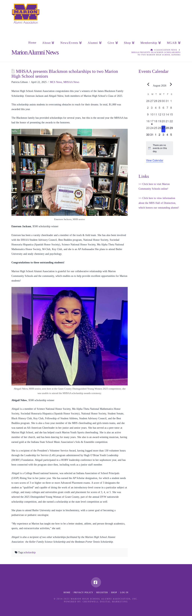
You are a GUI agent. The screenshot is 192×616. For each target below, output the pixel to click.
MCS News (56, 82)
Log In (124, 592)
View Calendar (154, 160)
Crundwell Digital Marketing (105, 601)
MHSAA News (71, 82)
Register (102, 592)
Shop (114, 592)
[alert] (159, 148)
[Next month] (171, 84)
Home (67, 592)
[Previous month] (148, 84)
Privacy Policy (83, 592)
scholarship (30, 552)
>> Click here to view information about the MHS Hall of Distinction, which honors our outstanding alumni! (159, 203)
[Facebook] (96, 582)
